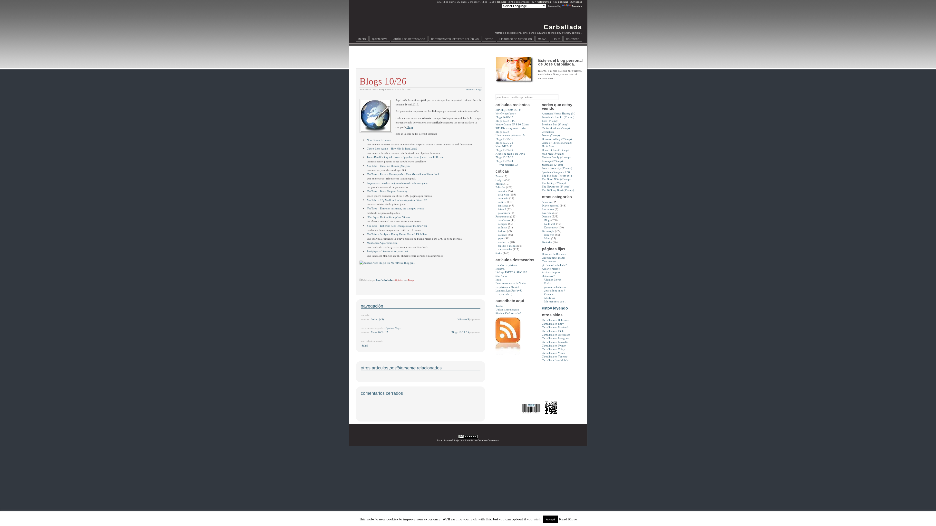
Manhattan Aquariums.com (382, 242)
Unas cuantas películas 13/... (511, 135)
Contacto (572, 39)
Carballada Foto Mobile (555, 360)
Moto (547, 238)
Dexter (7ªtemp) (551, 135)
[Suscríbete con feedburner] (508, 353)
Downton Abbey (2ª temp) (557, 139)
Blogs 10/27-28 (460, 332)
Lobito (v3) (377, 319)
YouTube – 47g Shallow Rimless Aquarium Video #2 (397, 200)
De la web (550, 223)
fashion (502, 231)
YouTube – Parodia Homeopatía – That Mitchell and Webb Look (403, 174)
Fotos (489, 39)
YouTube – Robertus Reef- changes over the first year (397, 225)
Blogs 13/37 (502, 131)
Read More (568, 519)
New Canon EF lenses (379, 140)
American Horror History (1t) (558, 113)
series (578, 1)
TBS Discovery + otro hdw (511, 128)
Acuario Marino (551, 268)
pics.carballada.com (555, 287)
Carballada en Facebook (555, 327)
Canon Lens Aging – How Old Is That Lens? (392, 148)
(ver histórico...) (508, 164)
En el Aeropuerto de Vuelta (511, 283)
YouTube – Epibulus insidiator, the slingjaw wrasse (395, 208)
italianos (502, 234)
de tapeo (502, 223)
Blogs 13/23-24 (504, 161)
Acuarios (547, 202)
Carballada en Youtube (554, 356)
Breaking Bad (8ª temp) (555, 124)
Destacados (550, 227)
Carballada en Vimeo (554, 353)
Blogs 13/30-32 (504, 142)
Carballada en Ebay (553, 323)
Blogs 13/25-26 (504, 157)
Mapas (542, 39)
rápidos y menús (507, 245)
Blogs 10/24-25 (379, 332)
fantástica (503, 205)
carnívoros (504, 220)
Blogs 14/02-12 (504, 117)
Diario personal (550, 205)
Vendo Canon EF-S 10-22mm (512, 124)
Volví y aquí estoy (506, 113)
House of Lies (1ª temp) (555, 150)
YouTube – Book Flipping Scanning (387, 191)
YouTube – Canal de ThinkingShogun (388, 166)
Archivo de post (551, 272)
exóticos (502, 227)
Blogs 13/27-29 (504, 150)
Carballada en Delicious (555, 320)
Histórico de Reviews (554, 254)
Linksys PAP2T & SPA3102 (511, 272)
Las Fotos (547, 213)
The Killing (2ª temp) (554, 183)
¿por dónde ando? (554, 290)
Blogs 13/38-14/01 (506, 120)
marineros (503, 242)
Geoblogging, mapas (553, 257)
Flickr (547, 283)
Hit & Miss (548, 146)
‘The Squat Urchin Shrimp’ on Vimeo (388, 217)
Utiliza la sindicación (507, 309)
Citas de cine (549, 261)
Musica (500, 183)
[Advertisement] (420, 60)
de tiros (502, 202)
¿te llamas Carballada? (554, 265)
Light (556, 39)
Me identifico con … (555, 301)
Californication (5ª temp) (556, 128)
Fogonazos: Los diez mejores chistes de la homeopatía (397, 183)
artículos (501, 1)
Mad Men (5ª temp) (553, 153)
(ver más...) (505, 294)
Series (499, 253)
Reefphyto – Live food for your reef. (388, 251)
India (498, 279)
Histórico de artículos (515, 39)
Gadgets (500, 180)
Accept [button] (550, 519)
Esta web (549, 234)
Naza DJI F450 (504, 146)
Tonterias (547, 242)
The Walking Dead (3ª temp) (558, 190)
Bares (499, 176)
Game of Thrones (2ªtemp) (557, 142)
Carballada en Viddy (553, 349)
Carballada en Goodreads (556, 334)
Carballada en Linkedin (555, 342)
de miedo (503, 198)
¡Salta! (364, 345)
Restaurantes (502, 216)
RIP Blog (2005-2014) (508, 110)
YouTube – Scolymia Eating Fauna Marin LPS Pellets (397, 234)
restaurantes (544, 1)
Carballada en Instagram (555, 338)
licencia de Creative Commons (482, 440)
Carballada (563, 27)
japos (501, 238)
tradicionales (505, 249)
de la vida (503, 194)
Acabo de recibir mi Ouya (510, 153)
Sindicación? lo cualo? (508, 313)
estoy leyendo (555, 308)
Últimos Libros (552, 279)
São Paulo (501, 276)
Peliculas (500, 187)
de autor (502, 191)
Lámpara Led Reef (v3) (509, 290)
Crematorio (548, 131)
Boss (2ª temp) (550, 120)
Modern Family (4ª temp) (556, 157)
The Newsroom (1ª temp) (556, 186)
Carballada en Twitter (554, 345)
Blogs (479, 89)
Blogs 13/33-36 (504, 139)
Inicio (362, 39)
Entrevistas (548, 209)
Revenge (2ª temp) (552, 161)
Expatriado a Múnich (507, 287)
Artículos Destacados (409, 39)
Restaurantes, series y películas (455, 39)
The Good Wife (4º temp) (556, 179)
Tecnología (548, 231)
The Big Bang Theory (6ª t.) (558, 175)
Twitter (499, 306)
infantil (502, 209)
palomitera (504, 213)
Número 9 (463, 319)
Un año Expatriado (506, 265)
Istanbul (500, 268)
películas (563, 1)
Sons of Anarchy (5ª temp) (557, 168)
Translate (577, 6)
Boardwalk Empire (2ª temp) (558, 117)
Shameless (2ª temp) (553, 164)
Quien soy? (379, 39)
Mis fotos (549, 298)
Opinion (470, 89)
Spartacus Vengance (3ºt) (556, 172)
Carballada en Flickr (553, 331)
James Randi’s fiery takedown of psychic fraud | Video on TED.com (405, 157)
